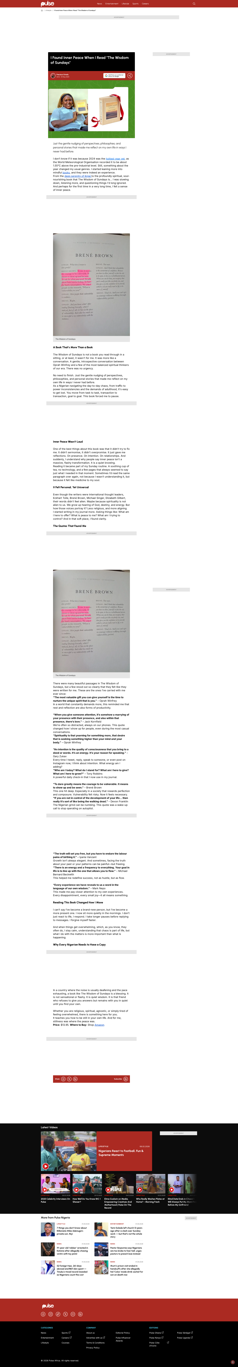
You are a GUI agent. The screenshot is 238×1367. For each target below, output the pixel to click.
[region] (119, 1192)
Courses (65, 1342)
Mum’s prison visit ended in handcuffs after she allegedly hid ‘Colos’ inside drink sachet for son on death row (126, 1270)
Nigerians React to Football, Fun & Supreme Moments (121, 1153)
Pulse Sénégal (183, 1333)
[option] (55, 1193)
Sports (135, 3)
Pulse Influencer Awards (123, 1339)
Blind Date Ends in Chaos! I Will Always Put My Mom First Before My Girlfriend (182, 1202)
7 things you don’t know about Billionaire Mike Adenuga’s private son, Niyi (72, 1231)
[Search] (194, 3)
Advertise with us (94, 1338)
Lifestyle (125, 3)
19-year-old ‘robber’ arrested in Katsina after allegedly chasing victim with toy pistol (72, 1251)
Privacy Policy (93, 1347)
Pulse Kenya (155, 1338)
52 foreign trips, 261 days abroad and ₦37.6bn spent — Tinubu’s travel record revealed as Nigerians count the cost (72, 1270)
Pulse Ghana (155, 1333)
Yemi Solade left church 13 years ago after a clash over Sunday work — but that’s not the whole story (126, 1232)
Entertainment (111, 3)
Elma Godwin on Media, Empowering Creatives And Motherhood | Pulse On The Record (118, 1203)
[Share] (129, 75)
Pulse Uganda (183, 1338)
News (99, 3)
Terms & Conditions (95, 1342)
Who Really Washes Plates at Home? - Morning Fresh (150, 1200)
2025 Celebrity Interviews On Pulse (55, 1200)
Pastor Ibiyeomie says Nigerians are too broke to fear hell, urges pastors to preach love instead (126, 1251)
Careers (145, 3)
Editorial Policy (123, 1333)
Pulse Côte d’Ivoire (154, 1344)
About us (90, 1333)
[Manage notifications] (233, 1362)
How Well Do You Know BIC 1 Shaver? (87, 1200)
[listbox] (119, 1192)
